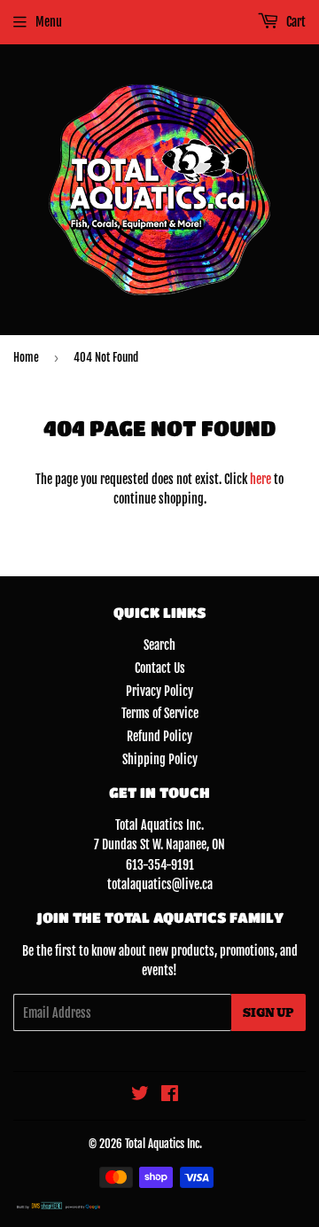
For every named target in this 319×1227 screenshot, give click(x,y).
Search (159, 645)
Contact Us (160, 668)
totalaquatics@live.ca (160, 884)
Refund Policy (159, 736)
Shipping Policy (160, 759)
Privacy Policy (159, 691)
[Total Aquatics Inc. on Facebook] (169, 1095)
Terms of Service (159, 713)
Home (26, 357)
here (260, 479)
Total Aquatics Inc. (163, 1144)
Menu (48, 21)
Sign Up (268, 1012)
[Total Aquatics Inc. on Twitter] (140, 1095)
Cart (295, 21)
